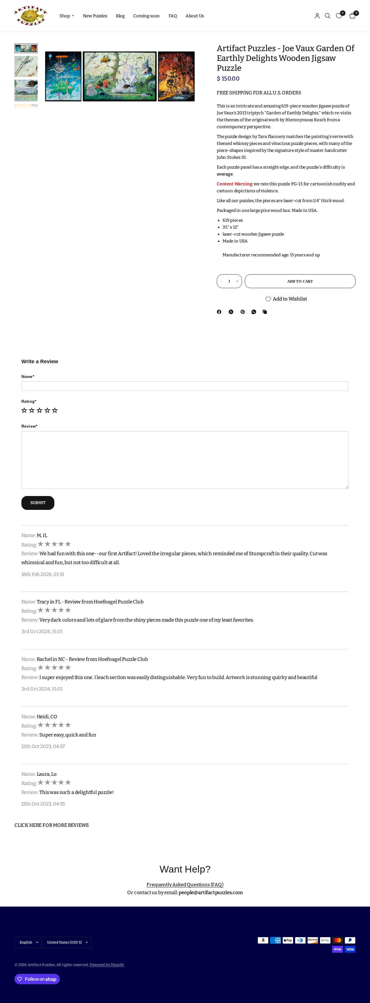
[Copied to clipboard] (265, 311)
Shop (65, 15)
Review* (29, 426)
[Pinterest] (243, 311)
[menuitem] (66, 16)
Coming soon (146, 15)
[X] (232, 311)
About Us (195, 15)
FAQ (173, 15)
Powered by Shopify (107, 965)
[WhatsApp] (254, 311)
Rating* (28, 401)
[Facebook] (220, 311)
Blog (120, 15)
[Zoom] (187, 55)
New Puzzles (95, 15)
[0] (351, 16)
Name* (27, 376)
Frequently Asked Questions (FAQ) (185, 885)
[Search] (327, 16)
